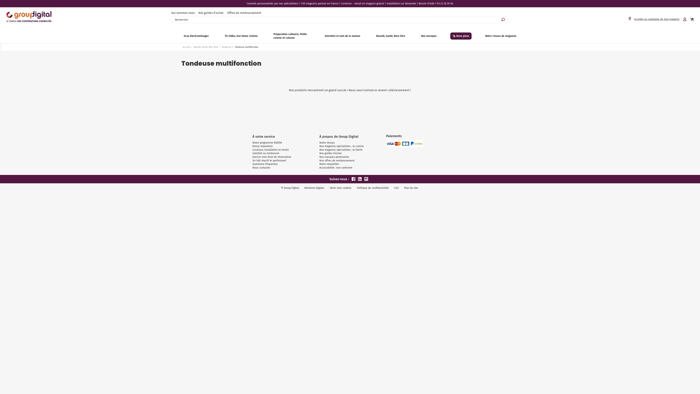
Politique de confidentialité (373, 188)
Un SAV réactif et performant (269, 160)
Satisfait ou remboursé (265, 153)
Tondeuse (226, 47)
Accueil (186, 47)
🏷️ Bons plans (460, 36)
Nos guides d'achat (210, 13)
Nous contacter (261, 167)
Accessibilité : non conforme (335, 167)
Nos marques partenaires (334, 157)
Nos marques (429, 36)
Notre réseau (327, 142)
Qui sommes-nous (183, 13)
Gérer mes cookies (340, 188)
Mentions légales (314, 188)
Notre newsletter (329, 164)
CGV (396, 188)
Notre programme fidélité (267, 142)
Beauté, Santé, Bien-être (206, 47)
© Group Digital (290, 188)
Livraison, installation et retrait (270, 149)
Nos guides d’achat (330, 153)
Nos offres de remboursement (337, 160)
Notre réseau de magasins (500, 36)
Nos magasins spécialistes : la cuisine (341, 146)
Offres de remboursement (244, 13)
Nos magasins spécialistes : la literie (340, 149)
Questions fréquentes (265, 164)
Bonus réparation (262, 146)
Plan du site (411, 188)
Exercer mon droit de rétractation (271, 157)
